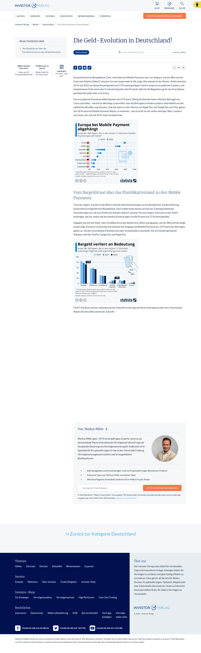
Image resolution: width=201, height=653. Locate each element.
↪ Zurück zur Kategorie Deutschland (100, 533)
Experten (105, 16)
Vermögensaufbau (42, 597)
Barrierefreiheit (90, 613)
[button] (197, 4)
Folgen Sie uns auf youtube (109, 628)
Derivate (35, 16)
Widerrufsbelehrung (58, 613)
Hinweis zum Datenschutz (126, 498)
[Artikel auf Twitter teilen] (80, 68)
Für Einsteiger (22, 597)
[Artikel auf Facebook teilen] (75, 68)
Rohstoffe (66, 16)
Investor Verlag (22, 24)
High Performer (86, 597)
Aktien (21, 16)
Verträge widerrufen (121, 615)
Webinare (33, 581)
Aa (179, 67)
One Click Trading (108, 597)
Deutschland (48, 24)
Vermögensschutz (65, 597)
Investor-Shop (88, 581)
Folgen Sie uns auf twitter (73, 628)
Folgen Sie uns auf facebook (35, 628)
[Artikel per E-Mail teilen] (85, 68)
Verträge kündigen (106, 615)
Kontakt (19, 581)
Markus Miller (179, 52)
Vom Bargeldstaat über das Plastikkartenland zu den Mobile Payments (41, 50)
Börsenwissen (86, 16)
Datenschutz (36, 613)
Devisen (50, 16)
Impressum (20, 613)
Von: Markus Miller (91, 429)
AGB (75, 613)
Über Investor (49, 581)
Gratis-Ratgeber (68, 581)
